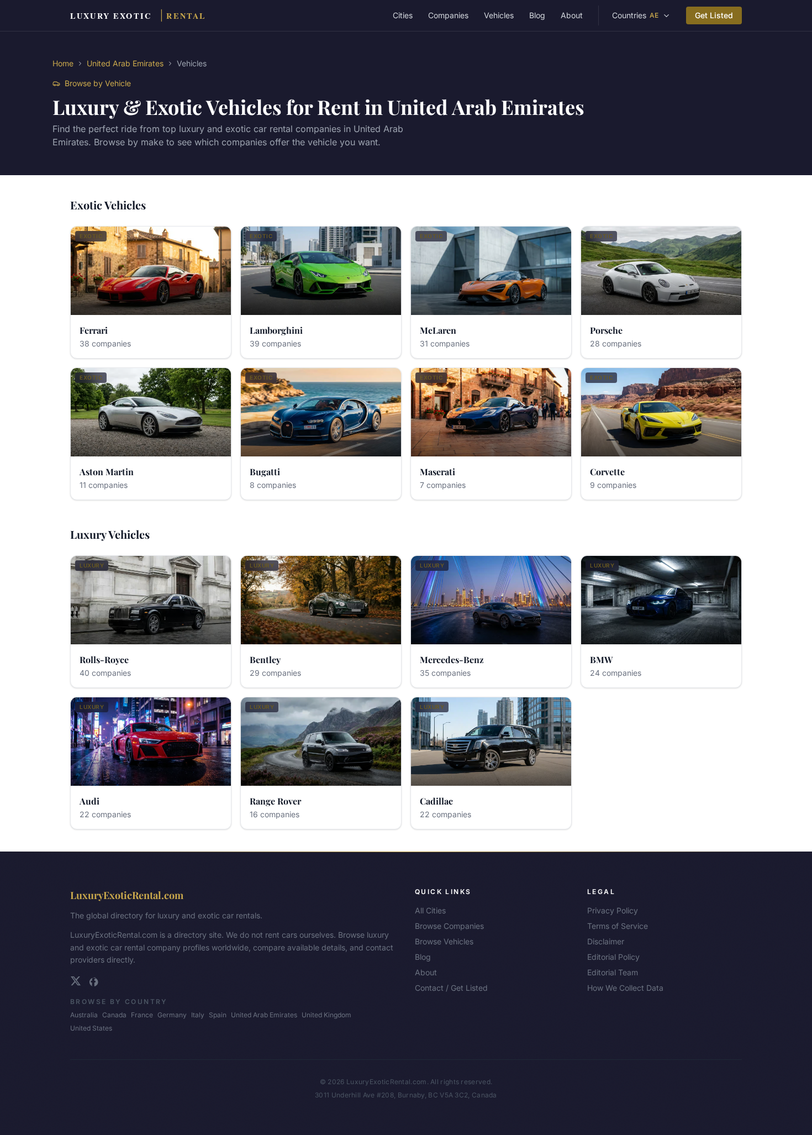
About (572, 15)
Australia (84, 1015)
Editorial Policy (613, 956)
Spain (217, 1015)
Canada (114, 1015)
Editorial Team (612, 972)
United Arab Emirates (125, 63)
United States (91, 1028)
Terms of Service (617, 926)
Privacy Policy (612, 910)
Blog (537, 15)
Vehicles (499, 15)
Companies (448, 15)
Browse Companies (449, 926)
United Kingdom (326, 1015)
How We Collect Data (625, 987)
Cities (403, 15)
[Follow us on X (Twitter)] (75, 980)
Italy (197, 1015)
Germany (172, 1015)
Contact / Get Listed (451, 987)
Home (62, 63)
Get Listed (714, 15)
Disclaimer (605, 941)
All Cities (430, 910)
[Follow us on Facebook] (93, 980)
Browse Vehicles (444, 941)
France (142, 1015)
